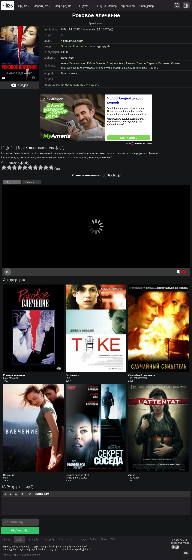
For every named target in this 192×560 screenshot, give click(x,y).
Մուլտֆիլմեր (63, 6)
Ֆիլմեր (22, 6)
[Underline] (16, 494)
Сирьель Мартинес (158, 63)
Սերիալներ (41, 6)
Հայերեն (83, 6)
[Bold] (5, 494)
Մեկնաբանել (20, 530)
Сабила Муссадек (84, 67)
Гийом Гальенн (96, 63)
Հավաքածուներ (106, 6)
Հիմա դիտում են (67, 539)
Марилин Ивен (139, 67)
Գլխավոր (7, 539)
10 (51, 167)
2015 (64, 35)
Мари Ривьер (121, 67)
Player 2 (29, 182)
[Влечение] (33, 428)
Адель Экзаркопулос (73, 63)
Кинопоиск (88, 29)
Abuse (104, 539)
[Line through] (23, 494)
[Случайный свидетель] (158, 328)
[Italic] (11, 494)
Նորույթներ (146, 6)
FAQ (113, 539)
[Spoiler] (42, 494)
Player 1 (10, 182)
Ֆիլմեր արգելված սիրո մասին (80, 84)
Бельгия (78, 40)
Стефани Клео (115, 63)
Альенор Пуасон (136, 63)
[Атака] (158, 428)
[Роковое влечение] (33, 328)
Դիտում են (128, 6)
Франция (66, 40)
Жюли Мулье (104, 67)
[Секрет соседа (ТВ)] (96, 428)
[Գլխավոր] (8, 5)
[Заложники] (96, 328)
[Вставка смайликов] (30, 494)
